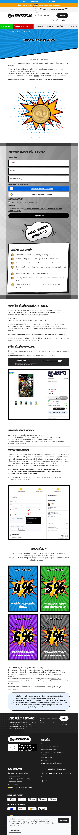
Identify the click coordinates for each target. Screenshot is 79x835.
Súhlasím (63, 820)
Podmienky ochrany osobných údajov (52, 753)
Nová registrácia (14, 776)
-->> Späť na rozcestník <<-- (39, 59)
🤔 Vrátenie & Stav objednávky (20, 788)
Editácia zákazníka (15, 782)
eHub (52, 763)
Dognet (59, 763)
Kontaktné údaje (47, 760)
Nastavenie (15, 830)
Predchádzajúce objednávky (19, 779)
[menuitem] (6, 26)
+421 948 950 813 (35, 5)
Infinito (36, 76)
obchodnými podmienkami (34, 209)
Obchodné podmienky (49, 746)
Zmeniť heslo (13, 785)
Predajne (44, 743)
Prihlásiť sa (63, 718)
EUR (66, 8)
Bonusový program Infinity (18, 773)
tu (18, 825)
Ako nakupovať (47, 757)
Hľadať (62, 15)
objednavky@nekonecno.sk (53, 9)
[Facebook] (42, 780)
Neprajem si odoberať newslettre (24, 202)
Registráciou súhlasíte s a (35, 210)
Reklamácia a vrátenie (49, 749)
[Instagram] (46, 780)
